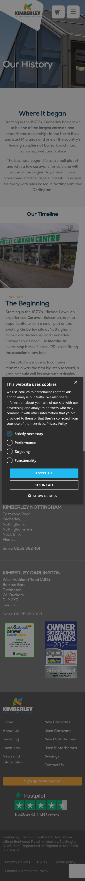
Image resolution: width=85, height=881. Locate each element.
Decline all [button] (43, 485)
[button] (42, 495)
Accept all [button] (44, 473)
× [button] (75, 382)
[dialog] (42, 440)
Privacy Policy (57, 423)
